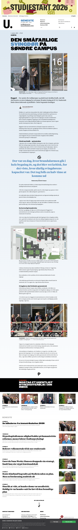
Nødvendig (5, 527)
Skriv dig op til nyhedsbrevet (64, 21)
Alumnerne (42, 19)
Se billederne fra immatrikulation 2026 (27, 25)
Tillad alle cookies (68, 521)
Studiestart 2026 (44, 24)
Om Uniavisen (61, 19)
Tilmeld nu (21, 389)
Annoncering (43, 518)
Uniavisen (4, 15)
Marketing (26, 527)
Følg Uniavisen (61, 23)
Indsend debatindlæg (45, 23)
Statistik (20, 527)
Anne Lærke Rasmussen (27, 106)
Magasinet (42, 21)
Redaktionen (43, 514)
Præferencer (12, 527)
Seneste (27, 20)
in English (73, 15)
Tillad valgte (55, 521)
